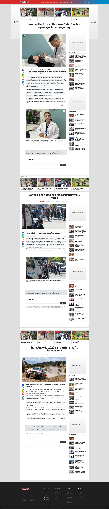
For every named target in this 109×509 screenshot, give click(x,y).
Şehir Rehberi (69, 501)
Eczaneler (69, 494)
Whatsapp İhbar (33, 499)
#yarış (42, 433)
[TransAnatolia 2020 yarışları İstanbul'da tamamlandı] (44, 369)
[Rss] (31, 494)
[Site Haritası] (33, 494)
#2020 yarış (34, 433)
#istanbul (38, 433)
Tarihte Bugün (69, 497)
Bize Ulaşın (47, 499)
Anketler (80, 492)
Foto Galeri (47, 488)
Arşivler (46, 495)
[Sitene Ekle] (35, 494)
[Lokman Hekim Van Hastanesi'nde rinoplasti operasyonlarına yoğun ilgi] (44, 50)
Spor (61, 2)
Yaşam (54, 2)
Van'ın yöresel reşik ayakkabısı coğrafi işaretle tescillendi (80, 88)
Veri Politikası (23, 500)
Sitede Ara (80, 491)
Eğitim (68, 2)
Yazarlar (46, 493)
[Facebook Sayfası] (21, 494)
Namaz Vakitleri (70, 493)
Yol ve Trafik (69, 492)
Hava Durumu (69, 491)
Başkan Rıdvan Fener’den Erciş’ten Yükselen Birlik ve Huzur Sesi (80, 133)
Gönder (63, 164)
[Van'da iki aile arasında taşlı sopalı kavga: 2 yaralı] (44, 216)
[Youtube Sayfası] (27, 494)
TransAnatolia (46, 389)
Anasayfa (23, 176)
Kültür (57, 2)
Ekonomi (47, 2)
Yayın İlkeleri (23, 499)
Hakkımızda (23, 498)
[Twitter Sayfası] (23, 494)
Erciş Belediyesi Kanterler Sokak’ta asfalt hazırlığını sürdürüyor (79, 74)
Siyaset (64, 2)
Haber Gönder (32, 500)
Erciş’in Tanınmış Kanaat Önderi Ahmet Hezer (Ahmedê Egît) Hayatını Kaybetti (80, 56)
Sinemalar (69, 498)
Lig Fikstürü (69, 496)
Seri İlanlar (69, 499)
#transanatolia (28, 433)
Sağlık (51, 2)
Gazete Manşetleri (70, 502)
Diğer (71, 2)
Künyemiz (47, 497)
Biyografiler (81, 493)
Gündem (42, 2)
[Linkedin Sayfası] (29, 494)
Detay (80, 507)
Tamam (84, 507)
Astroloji (80, 496)
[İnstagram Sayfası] (25, 494)
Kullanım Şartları (33, 498)
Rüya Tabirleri (81, 494)
